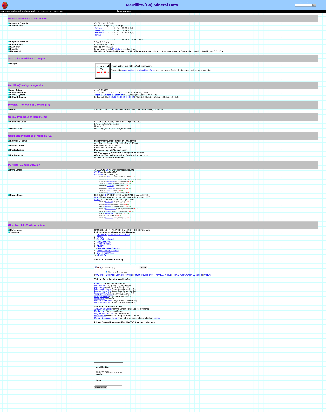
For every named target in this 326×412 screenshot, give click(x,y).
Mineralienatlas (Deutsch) (108, 248)
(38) (107, 170)
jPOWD (17, 11)
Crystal (7, 11)
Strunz (37, 11)
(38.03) (97, 172)
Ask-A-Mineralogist (102, 309)
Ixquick (144, 275)
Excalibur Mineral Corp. (103, 291)
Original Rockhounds (103, 313)
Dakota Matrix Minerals (103, 289)
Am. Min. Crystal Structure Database (113, 235)
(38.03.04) (98, 174)
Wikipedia (197, 275)
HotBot (137, 275)
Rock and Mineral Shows (103, 301)
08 (104, 195)
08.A (96, 197)
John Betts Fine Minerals (103, 295)
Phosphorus (100, 32)
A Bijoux (97, 283)
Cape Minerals (99, 287)
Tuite (108, 190)
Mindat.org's (99, 311)
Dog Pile (110, 275)
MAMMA (160, 275)
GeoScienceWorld (105, 239)
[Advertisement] (206, 343)
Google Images (104, 241)
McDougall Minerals (101, 297)
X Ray (28, 11)
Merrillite (109, 183)
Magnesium (99, 30)
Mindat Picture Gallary (147, 70)
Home (2, 11)
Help (124, 11)
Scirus (168, 275)
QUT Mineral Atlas (105, 253)
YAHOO (207, 275)
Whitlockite (110, 176)
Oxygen (98, 35)
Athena (100, 237)
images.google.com (129, 70)
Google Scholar (104, 244)
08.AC (97, 200)
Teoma (176, 275)
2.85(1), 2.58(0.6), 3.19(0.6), (121, 97)
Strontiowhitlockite (112, 179)
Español (157, 318)
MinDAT (100, 246)
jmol (12, 11)
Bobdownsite (111, 192)
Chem (23, 11)
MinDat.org (117, 49)
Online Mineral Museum (108, 251)
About (129, 11)
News (120, 11)
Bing (102, 275)
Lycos (151, 275)
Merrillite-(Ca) (110, 181)
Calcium (98, 28)
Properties (44, 11)
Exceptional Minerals (102, 293)
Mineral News (99, 299)
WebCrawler (186, 275)
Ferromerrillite (111, 188)
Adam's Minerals (100, 285)
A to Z (51, 11)
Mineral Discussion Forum (106, 318)
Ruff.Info (102, 255)
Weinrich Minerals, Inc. (103, 302)
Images (56, 11)
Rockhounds (100, 316)
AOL (97, 275)
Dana (32, 11)
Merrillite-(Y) (110, 186)
